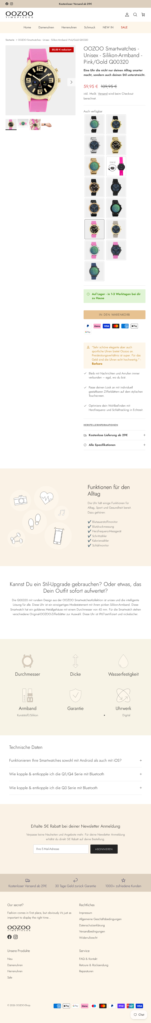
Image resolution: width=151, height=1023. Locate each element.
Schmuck (89, 27)
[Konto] (126, 15)
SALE (124, 27)
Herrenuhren (69, 27)
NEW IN (108, 27)
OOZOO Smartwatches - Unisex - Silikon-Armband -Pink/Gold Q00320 (53, 39)
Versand (103, 94)
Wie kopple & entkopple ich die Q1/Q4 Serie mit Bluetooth (56, 774)
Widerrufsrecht (88, 938)
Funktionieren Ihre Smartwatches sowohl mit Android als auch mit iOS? (65, 760)
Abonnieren (104, 849)
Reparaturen (86, 971)
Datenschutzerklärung (92, 925)
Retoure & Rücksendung (93, 965)
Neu (10, 959)
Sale (9, 977)
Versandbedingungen (92, 931)
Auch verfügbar (93, 111)
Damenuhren (46, 27)
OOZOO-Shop (23, 1005)
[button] (94, 124)
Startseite (10, 39)
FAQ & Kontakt (88, 959)
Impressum (85, 913)
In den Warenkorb (114, 315)
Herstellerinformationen (101, 425)
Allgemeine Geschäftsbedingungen (100, 919)
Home (27, 27)
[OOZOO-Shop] (19, 14)
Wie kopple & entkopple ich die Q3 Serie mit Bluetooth (53, 788)
